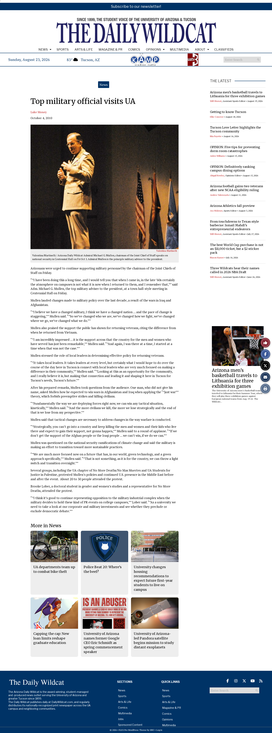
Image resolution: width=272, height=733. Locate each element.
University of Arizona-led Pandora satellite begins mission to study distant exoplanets (154, 640)
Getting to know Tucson (228, 112)
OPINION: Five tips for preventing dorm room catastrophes (235, 149)
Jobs (121, 719)
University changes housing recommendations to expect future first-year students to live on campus (153, 578)
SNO (152, 730)
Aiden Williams (217, 155)
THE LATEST (220, 81)
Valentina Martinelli (166, 250)
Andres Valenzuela (219, 195)
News (43, 49)
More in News (46, 526)
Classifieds (224, 49)
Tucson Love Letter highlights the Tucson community (235, 129)
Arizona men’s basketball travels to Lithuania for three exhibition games (237, 94)
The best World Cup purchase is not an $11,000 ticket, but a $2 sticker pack (236, 248)
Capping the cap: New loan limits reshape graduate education (51, 638)
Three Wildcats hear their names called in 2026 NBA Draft (234, 270)
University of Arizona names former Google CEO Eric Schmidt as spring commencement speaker (103, 643)
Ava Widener (216, 210)
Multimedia (179, 49)
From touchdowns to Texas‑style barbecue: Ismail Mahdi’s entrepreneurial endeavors (234, 225)
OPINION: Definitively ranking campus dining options (232, 168)
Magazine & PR (110, 49)
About (200, 49)
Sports (63, 49)
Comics (134, 49)
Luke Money (39, 112)
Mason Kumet (217, 257)
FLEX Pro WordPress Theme (133, 730)
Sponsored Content (130, 724)
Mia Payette (215, 136)
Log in (159, 730)
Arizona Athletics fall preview (232, 206)
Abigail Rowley (217, 175)
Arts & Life (84, 49)
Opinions (153, 49)
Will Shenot (215, 101)
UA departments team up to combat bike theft (54, 569)
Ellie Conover (216, 116)
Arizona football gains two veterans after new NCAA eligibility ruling (236, 188)
